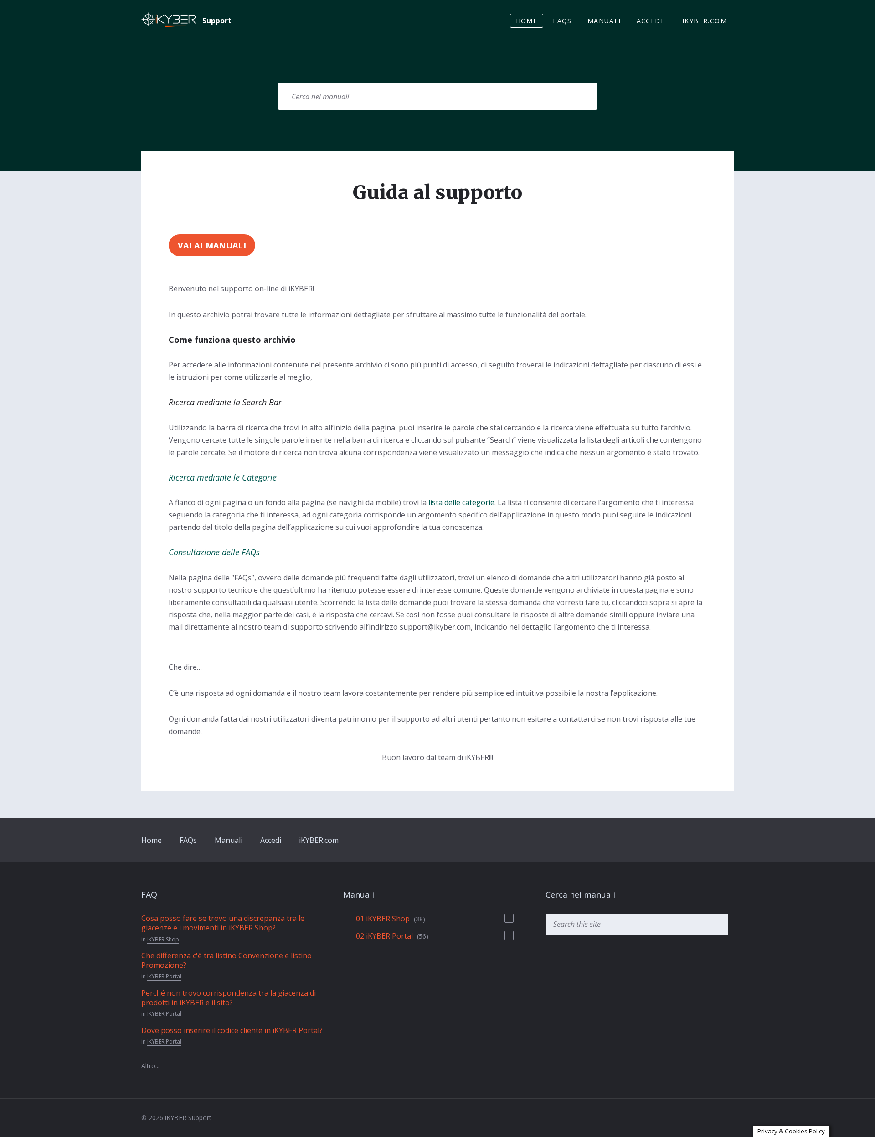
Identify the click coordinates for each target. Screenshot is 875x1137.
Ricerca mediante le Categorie (223, 477)
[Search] (716, 924)
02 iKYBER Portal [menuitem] (384, 936)
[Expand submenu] (509, 918)
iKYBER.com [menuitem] (704, 20)
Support (217, 21)
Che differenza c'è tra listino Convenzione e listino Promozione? (226, 960)
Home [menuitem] (527, 20)
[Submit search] (578, 96)
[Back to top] (730, 1117)
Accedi (270, 840)
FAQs (188, 840)
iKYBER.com (319, 840)
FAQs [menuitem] (562, 20)
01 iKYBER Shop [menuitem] (383, 919)
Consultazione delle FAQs (214, 552)
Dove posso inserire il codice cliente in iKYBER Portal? (232, 1030)
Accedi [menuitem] (650, 20)
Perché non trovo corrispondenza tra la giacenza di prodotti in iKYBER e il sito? (228, 998)
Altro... (150, 1065)
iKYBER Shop (163, 939)
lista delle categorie (461, 502)
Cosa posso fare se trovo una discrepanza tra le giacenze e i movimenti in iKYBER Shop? (222, 923)
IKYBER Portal (164, 976)
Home (151, 840)
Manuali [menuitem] (604, 20)
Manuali (228, 840)
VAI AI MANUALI (212, 245)
